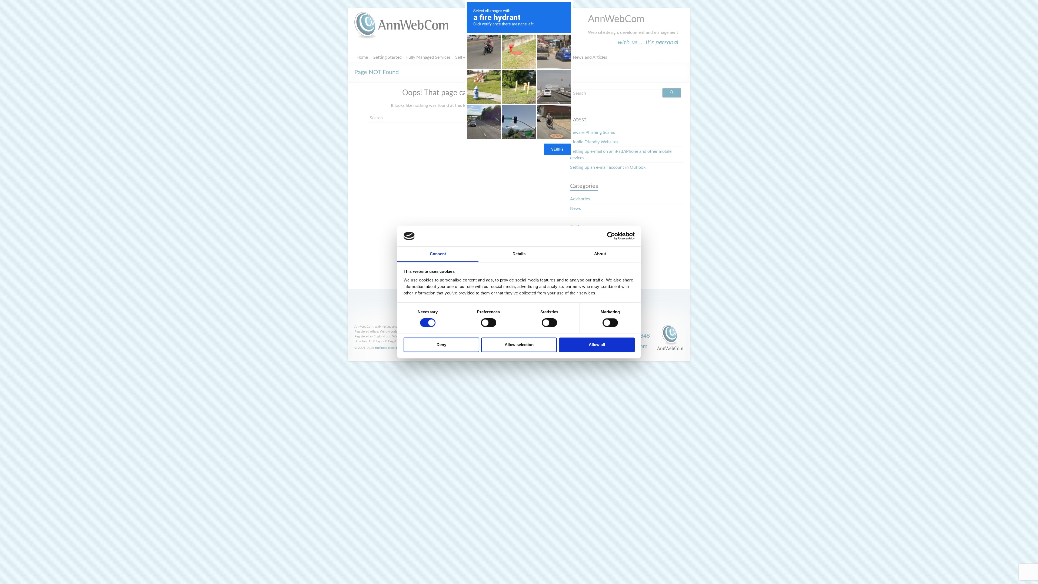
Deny (441, 344)
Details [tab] (519, 253)
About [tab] (600, 253)
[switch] (488, 322)
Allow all (597, 344)
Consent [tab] (438, 253)
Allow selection (519, 344)
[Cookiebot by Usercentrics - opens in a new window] (611, 236)
